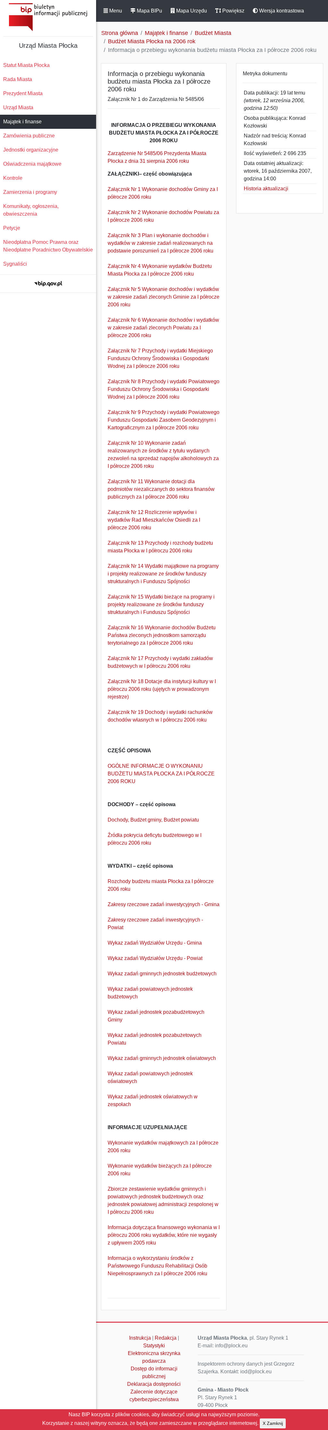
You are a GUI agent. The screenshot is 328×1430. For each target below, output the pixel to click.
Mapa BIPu (148, 10)
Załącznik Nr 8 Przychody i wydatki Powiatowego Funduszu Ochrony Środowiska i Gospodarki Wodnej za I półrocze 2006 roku (163, 389)
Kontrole (12, 178)
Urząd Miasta (18, 107)
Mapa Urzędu (191, 10)
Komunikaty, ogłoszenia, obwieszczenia (31, 210)
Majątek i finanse (22, 121)
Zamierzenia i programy (30, 192)
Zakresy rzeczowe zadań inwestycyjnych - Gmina (163, 904)
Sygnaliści (15, 264)
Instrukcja (140, 1338)
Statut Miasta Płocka (26, 65)
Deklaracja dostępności (154, 1384)
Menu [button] (115, 10)
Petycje (11, 228)
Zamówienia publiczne (29, 135)
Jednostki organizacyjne (30, 150)
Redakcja (165, 1338)
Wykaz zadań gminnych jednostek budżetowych (162, 973)
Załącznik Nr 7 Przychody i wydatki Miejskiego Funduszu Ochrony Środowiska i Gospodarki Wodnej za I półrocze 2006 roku (160, 358)
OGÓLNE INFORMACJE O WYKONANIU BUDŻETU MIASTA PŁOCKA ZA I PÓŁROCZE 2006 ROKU (161, 773)
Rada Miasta (17, 79)
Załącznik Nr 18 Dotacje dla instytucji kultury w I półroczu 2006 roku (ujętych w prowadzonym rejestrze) (162, 689)
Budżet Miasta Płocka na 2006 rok (151, 41)
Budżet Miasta (213, 33)
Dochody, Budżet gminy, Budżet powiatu (153, 819)
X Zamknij (273, 1423)
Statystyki (154, 1345)
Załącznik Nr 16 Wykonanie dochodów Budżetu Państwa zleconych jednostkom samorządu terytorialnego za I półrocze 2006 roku (162, 635)
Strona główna (119, 33)
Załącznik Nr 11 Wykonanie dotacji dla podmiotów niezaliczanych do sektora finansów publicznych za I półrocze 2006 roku (161, 489)
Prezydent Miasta (23, 93)
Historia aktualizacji (266, 188)
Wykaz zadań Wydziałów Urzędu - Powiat (155, 958)
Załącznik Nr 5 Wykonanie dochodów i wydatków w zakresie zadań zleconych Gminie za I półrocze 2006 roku (163, 296)
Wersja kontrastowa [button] (281, 10)
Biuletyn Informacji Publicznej (48, 17)
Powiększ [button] (232, 10)
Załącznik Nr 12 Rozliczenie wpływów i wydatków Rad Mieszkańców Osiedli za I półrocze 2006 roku (154, 519)
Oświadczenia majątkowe (32, 164)
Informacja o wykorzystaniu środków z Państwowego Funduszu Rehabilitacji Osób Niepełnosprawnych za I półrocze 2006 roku (157, 1265)
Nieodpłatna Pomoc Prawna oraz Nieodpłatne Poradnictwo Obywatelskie (48, 245)
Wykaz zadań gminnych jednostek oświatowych (162, 1058)
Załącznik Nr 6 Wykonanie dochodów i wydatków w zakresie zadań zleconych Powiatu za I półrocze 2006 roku (163, 327)
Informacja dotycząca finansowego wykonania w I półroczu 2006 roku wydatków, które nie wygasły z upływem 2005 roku (164, 1235)
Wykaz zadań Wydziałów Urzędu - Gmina (155, 943)
